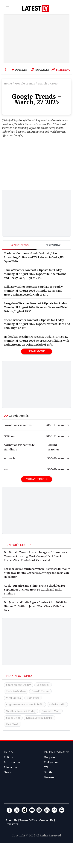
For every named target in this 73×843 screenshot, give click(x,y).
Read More (36, 351)
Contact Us (46, 820)
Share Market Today (18, 684)
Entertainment (58, 752)
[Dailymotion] (24, 810)
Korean (49, 777)
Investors (12, 824)
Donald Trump (40, 691)
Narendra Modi (51, 711)
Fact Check (43, 684)
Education (10, 767)
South (48, 772)
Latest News (19, 245)
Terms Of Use (28, 820)
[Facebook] (9, 810)
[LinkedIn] (47, 810)
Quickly (21, 69)
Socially (41, 69)
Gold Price (33, 698)
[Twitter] (17, 810)
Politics (8, 757)
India (8, 752)
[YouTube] (32, 810)
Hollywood (51, 762)
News (7, 772)
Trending (62, 69)
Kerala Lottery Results (39, 717)
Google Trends (18, 415)
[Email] (62, 810)
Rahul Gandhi (57, 704)
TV (46, 767)
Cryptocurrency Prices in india (24, 704)
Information (12, 762)
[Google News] (54, 810)
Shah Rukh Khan (16, 691)
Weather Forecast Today (21, 711)
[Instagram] (39, 810)
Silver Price (13, 717)
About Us (11, 820)
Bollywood (51, 757)
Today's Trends (36, 479)
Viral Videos (13, 698)
